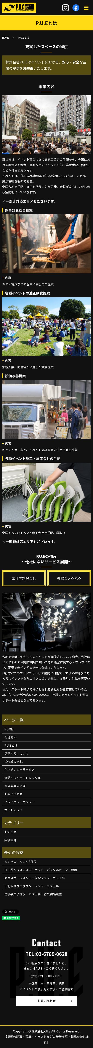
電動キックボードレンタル (22, 778)
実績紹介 (10, 840)
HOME (5, 37)
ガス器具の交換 (15, 786)
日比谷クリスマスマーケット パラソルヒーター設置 (40, 870)
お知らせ (10, 832)
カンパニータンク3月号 (20, 861)
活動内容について (16, 753)
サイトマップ (13, 810)
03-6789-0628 (51, 953)
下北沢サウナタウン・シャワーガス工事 (31, 886)
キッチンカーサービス (19, 769)
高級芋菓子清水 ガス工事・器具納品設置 (33, 894)
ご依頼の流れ (13, 761)
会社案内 (10, 737)
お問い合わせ (13, 794)
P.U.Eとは (10, 745)
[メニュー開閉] (86, 8)
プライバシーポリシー (19, 802)
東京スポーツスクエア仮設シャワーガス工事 (34, 878)
